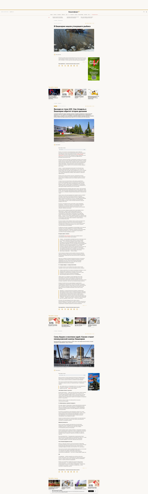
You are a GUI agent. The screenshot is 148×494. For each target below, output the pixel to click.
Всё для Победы (80, 14)
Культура (76, 14)
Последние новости (95, 14)
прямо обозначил (68, 235)
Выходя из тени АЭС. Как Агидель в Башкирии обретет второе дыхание (58, 17)
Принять (91, 491)
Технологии (72, 14)
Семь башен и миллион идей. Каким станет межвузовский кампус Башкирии (73, 17)
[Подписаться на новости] (77, 65)
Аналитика (85, 14)
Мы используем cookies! (57, 490)
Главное (51, 14)
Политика (55, 14)
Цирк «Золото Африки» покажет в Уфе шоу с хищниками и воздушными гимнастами (87, 17)
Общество (63, 14)
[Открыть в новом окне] (59, 65)
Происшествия (60, 20)
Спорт (67, 14)
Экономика (59, 14)
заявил (69, 388)
